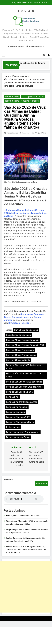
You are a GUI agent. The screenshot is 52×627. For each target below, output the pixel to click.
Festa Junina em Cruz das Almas (21, 402)
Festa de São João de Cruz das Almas (24, 382)
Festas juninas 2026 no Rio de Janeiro (25, 63)
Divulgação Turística (18, 323)
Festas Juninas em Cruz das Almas (22, 432)
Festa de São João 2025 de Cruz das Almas (23, 367)
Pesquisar (41, 483)
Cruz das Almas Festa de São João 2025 (25, 345)
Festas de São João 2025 (18, 417)
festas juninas (12, 427)
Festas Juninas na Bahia (33, 96)
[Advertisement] (26, 587)
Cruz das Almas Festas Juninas (21, 355)
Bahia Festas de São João (18, 335)
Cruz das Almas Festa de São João (22, 340)
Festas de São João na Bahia (20, 422)
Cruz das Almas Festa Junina (20, 350)
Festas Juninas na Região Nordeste (22, 101)
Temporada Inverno (21, 317)
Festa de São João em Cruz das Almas (24, 387)
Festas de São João (15, 412)
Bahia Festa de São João (26, 330)
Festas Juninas (12, 96)
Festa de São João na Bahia (19, 392)
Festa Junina (12, 397)
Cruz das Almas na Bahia (18, 360)
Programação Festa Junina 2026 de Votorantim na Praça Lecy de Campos (26, 2)
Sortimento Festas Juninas (19, 210)
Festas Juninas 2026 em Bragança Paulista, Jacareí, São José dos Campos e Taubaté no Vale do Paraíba (26, 549)
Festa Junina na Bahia (16, 407)
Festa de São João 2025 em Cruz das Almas (23, 375)
